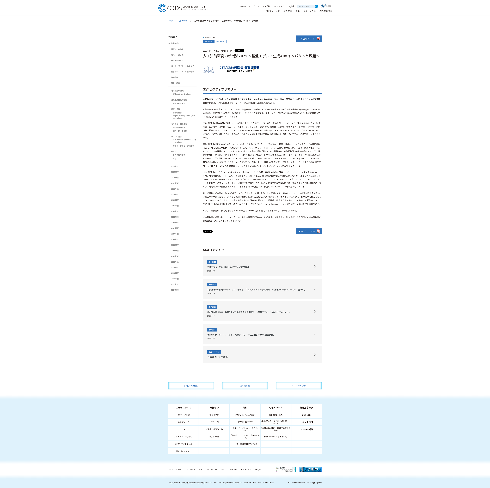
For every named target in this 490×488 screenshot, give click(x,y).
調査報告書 (220, 41)
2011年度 (175, 250)
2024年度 (175, 177)
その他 (173, 151)
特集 (298, 11)
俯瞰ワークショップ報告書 (183, 145)
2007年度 (175, 273)
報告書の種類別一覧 (214, 429)
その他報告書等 (179, 155)
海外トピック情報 (180, 131)
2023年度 (175, 183)
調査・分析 (208, 41)
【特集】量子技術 (245, 422)
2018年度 (175, 211)
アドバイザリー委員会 (183, 436)
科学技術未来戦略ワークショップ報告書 (184, 140)
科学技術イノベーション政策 (182, 71)
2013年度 (175, 239)
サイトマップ (278, 6)
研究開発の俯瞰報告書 (182, 94)
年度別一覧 (214, 436)
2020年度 (175, 200)
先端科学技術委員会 (183, 443)
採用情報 (266, 6)
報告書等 (288, 11)
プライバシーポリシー (194, 469)
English (291, 6)
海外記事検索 (326, 11)
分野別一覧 (214, 422)
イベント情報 (306, 422)
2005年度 (175, 284)
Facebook (245, 385)
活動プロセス (183, 422)
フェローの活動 (307, 429)
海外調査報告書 (179, 127)
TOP (170, 20)
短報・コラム (309, 11)
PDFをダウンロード (307, 38)
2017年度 (175, 217)
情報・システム (177, 54)
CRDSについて (273, 11)
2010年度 (175, 256)
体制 (183, 429)
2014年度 (175, 233)
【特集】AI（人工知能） (245, 414)
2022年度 (175, 189)
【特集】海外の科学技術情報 (245, 443)
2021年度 (175, 194)
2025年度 (175, 172)
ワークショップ (177, 136)
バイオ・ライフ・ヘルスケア (182, 66)
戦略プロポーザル (180, 103)
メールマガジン (298, 385)
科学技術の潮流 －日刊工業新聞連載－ (275, 429)
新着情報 (306, 414)
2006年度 (175, 278)
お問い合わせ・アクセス (249, 6)
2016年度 (175, 222)
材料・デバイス (177, 60)
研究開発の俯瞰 (177, 90)
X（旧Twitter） (191, 385)
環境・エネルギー (178, 49)
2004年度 (175, 290)
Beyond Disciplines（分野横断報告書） (184, 116)
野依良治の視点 (276, 414)
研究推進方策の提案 (179, 100)
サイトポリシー (174, 469)
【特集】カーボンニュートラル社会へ (245, 429)
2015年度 (175, 228)
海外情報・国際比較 (179, 124)
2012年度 (175, 245)
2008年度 (175, 267)
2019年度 (175, 205)
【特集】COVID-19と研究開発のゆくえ (245, 436)
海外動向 (174, 77)
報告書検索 (173, 43)
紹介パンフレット (183, 451)
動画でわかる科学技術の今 (275, 436)
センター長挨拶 (183, 414)
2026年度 (175, 166)
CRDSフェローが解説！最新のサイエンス (276, 421)
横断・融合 (175, 83)
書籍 (174, 158)
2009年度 (175, 262)
